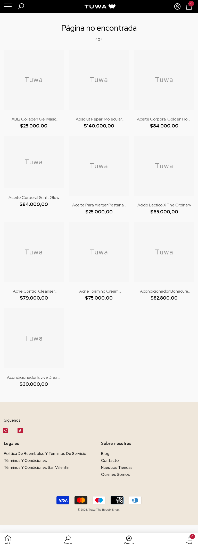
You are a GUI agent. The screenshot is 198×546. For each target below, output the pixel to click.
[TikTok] (20, 430)
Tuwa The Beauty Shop (103, 509)
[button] (21, 6)
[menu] (8, 6)
